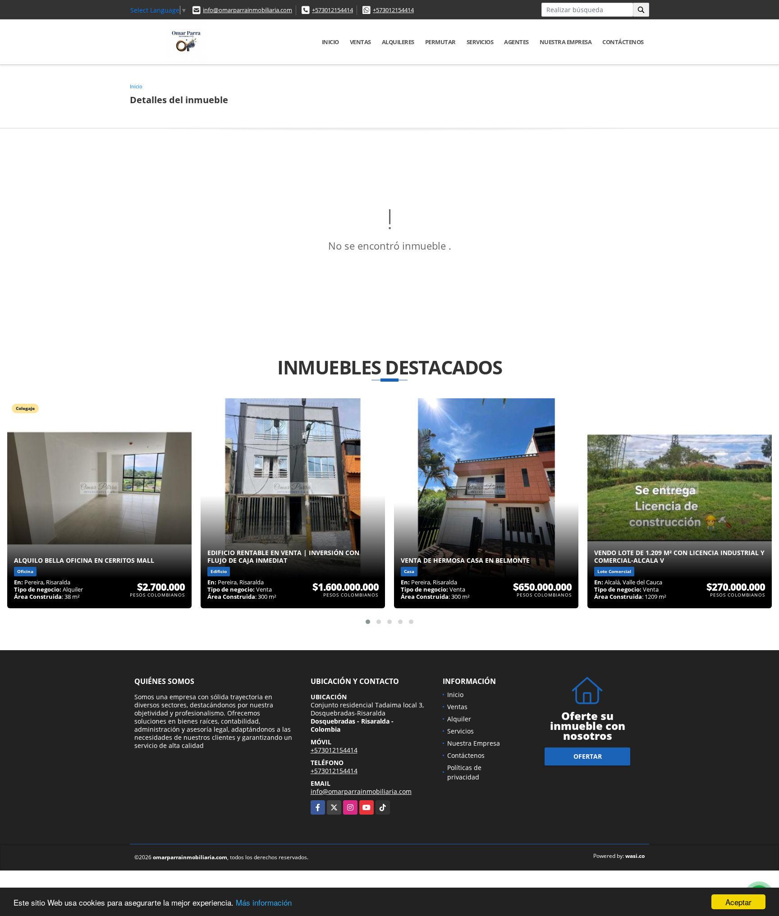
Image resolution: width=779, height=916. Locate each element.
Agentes (516, 42)
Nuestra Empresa (566, 42)
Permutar (440, 42)
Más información (264, 902)
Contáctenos (623, 42)
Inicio (330, 42)
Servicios (480, 42)
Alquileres (398, 42)
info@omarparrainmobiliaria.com (247, 10)
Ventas (360, 42)
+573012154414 (332, 10)
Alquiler (459, 719)
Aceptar (738, 901)
